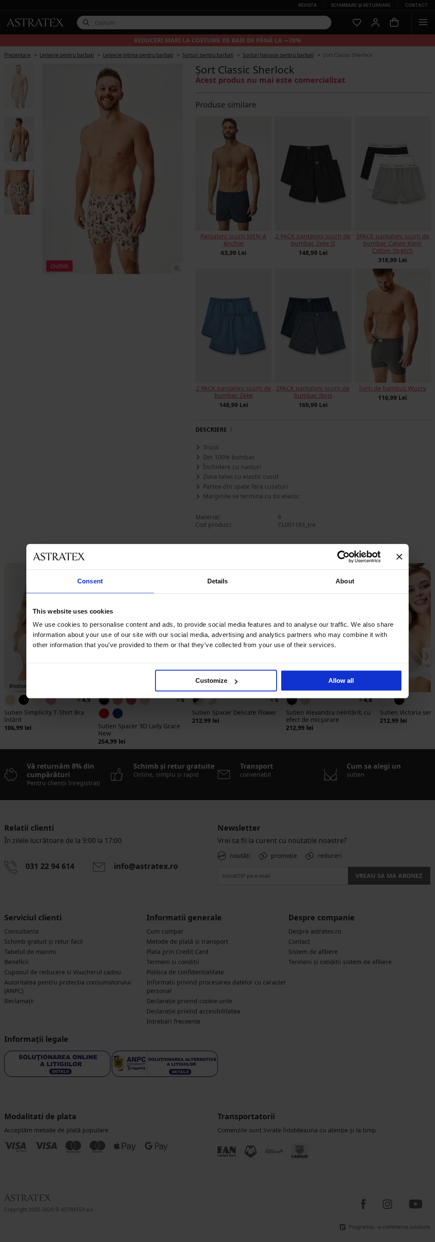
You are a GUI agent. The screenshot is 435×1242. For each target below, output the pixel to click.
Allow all (341, 680)
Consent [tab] (90, 581)
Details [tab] (217, 581)
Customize (211, 680)
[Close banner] (399, 557)
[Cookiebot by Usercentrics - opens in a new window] (343, 556)
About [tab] (345, 581)
